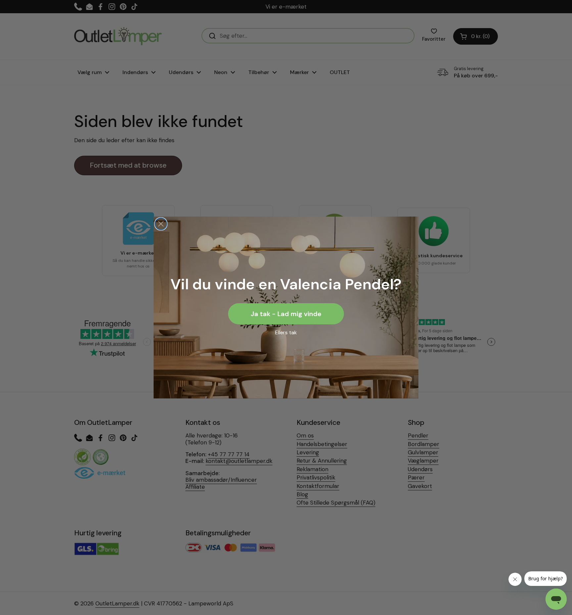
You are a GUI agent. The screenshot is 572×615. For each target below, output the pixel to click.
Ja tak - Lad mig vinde (286, 313)
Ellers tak (286, 332)
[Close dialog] (161, 224)
